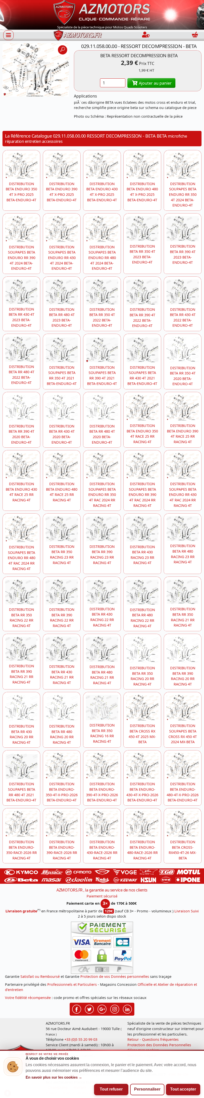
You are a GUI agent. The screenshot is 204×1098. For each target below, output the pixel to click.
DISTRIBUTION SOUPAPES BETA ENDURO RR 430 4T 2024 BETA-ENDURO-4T (62, 258)
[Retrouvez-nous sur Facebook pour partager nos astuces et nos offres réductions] (76, 1009)
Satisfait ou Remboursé (40, 976)
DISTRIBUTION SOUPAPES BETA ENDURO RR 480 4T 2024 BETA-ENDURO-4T (102, 258)
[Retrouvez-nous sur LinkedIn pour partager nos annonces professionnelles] (127, 1009)
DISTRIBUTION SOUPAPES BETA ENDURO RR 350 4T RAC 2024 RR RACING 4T (102, 494)
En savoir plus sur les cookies (54, 1077)
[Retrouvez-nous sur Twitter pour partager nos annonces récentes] (89, 1009)
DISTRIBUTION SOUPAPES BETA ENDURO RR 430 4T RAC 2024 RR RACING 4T (183, 494)
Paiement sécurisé (102, 896)
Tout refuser (111, 1089)
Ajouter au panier (155, 83)
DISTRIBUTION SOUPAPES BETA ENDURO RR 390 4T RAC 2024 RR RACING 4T (142, 494)
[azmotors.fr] (77, 35)
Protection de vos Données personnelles (114, 976)
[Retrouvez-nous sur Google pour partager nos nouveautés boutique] (102, 1009)
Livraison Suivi (186, 911)
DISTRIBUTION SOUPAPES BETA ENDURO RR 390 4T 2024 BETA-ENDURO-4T (21, 258)
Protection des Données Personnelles (159, 1045)
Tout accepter (183, 1089)
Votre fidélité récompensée (28, 997)
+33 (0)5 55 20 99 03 (80, 1039)
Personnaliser (147, 1089)
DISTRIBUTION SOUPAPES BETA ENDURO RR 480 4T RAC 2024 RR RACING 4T (21, 558)
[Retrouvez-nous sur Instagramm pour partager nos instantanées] (114, 1009)
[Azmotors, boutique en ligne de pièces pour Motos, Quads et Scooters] (102, 12)
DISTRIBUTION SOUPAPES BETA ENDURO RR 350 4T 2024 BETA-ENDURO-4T (183, 194)
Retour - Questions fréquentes (153, 1039)
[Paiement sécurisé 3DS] (102, 948)
